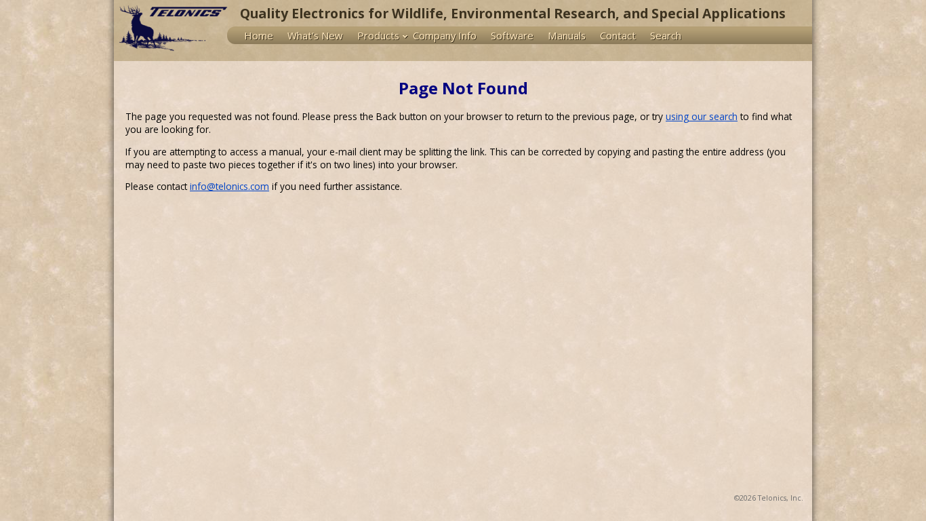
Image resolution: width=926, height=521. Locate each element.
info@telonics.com (229, 186)
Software (512, 35)
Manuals (567, 35)
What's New (315, 35)
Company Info (445, 35)
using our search (702, 116)
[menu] (519, 35)
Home (258, 35)
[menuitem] (261, 35)
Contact (618, 35)
